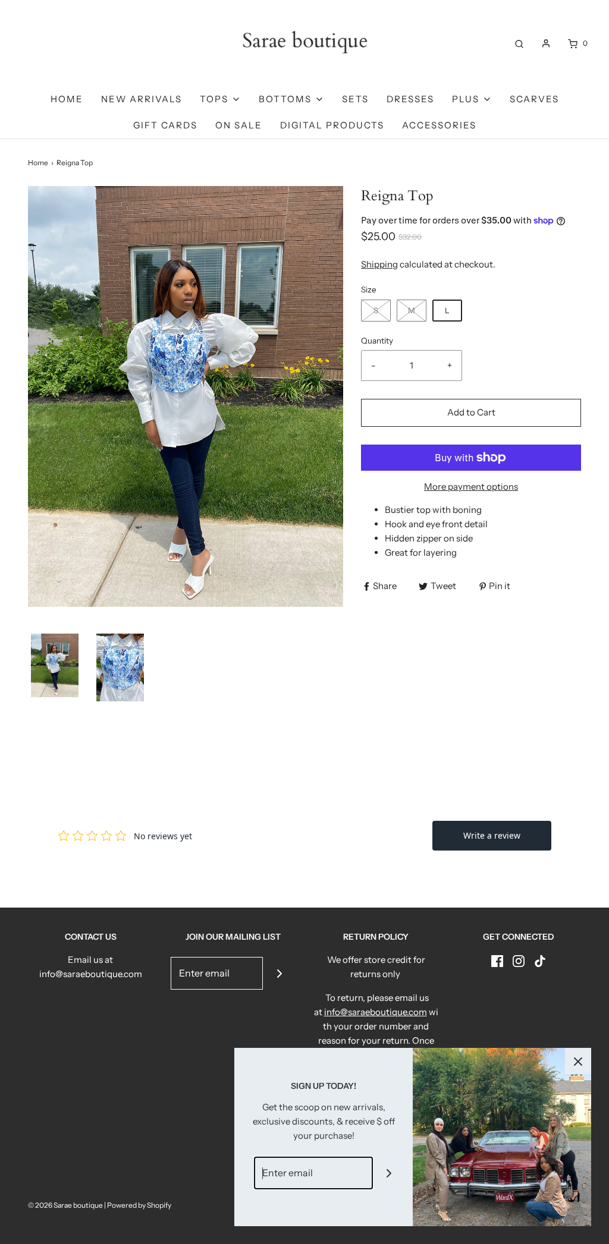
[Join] (279, 973)
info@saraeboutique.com (375, 1012)
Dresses (410, 99)
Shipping (379, 264)
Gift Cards (165, 125)
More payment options (471, 486)
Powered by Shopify (139, 1205)
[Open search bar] (519, 43)
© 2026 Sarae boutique (65, 1205)
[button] (55, 665)
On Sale (238, 125)
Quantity (377, 340)
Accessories (439, 125)
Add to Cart (471, 412)
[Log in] (546, 43)
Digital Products (332, 125)
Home (67, 99)
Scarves (534, 99)
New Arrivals (141, 99)
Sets (355, 99)
